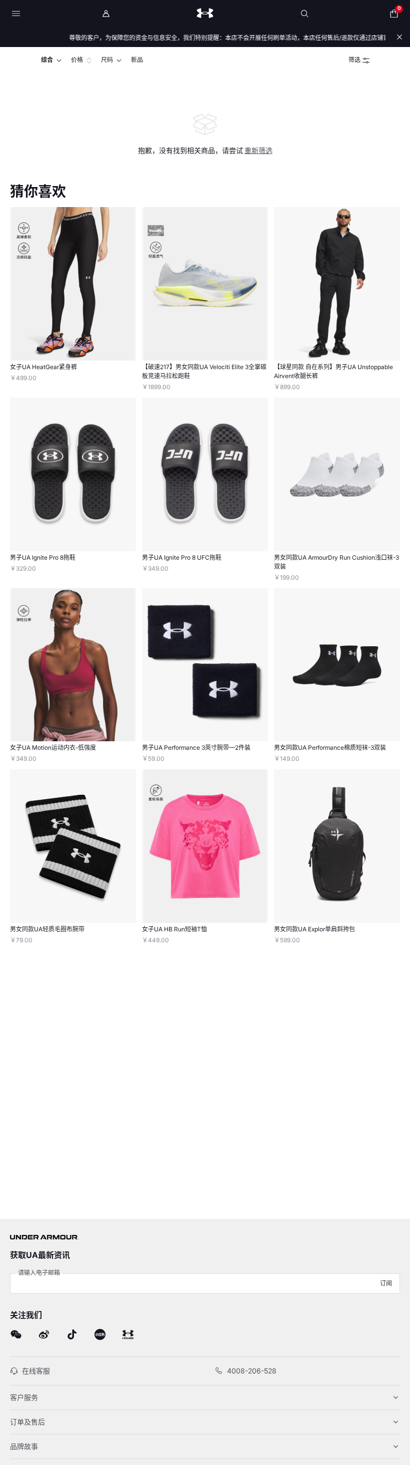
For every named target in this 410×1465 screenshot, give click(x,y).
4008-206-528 (251, 1370)
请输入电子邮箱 (39, 1272)
